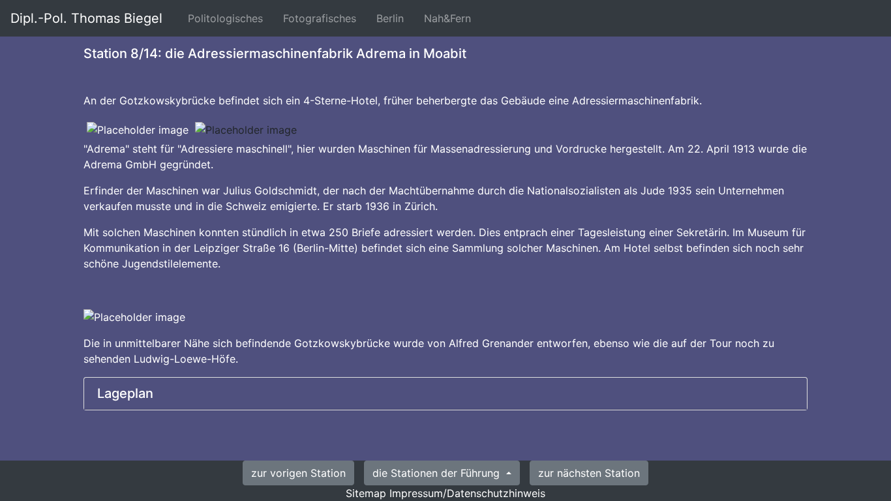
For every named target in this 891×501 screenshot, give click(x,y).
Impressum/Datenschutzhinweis (467, 493)
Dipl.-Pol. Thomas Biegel (86, 18)
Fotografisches (322, 18)
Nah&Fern (450, 18)
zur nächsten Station (589, 472)
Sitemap (366, 493)
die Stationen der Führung (437, 472)
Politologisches (228, 18)
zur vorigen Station (298, 472)
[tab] (445, 394)
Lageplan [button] (125, 393)
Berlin (392, 18)
